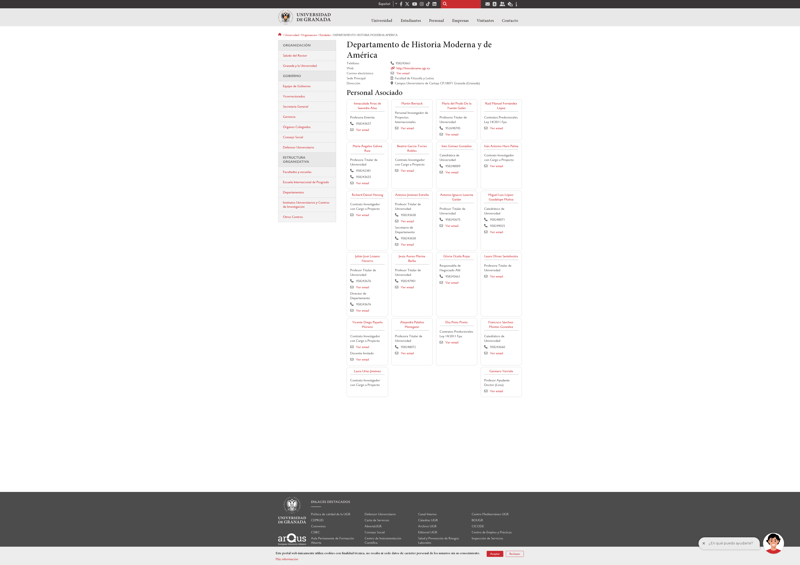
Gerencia (289, 117)
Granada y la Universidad (300, 66)
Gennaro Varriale (501, 371)
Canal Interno (427, 514)
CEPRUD (317, 520)
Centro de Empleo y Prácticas (492, 532)
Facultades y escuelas (297, 172)
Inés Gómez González (457, 146)
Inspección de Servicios (487, 538)
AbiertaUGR (373, 526)
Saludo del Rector (295, 55)
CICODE (478, 526)
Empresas (460, 21)
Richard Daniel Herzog (367, 195)
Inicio (280, 35)
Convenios (318, 526)
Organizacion (309, 35)
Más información (287, 559)
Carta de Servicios (377, 520)
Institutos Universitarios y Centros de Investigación (306, 204)
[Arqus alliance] (292, 539)
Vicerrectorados (294, 96)
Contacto (510, 21)
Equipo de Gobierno (297, 86)
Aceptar (495, 553)
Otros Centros (293, 217)
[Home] (304, 17)
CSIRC (315, 532)
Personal (436, 21)
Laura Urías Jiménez (367, 371)
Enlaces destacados (330, 502)
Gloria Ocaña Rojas (456, 256)
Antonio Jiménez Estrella (412, 195)
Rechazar (514, 553)
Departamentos (293, 192)
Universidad (381, 21)
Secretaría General (295, 106)
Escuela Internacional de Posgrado (306, 182)
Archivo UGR (427, 526)
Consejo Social (293, 137)
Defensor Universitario (298, 147)
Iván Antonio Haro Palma (501, 146)
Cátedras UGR (428, 520)
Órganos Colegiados (297, 127)
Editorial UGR (427, 532)
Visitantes (485, 21)
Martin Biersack (412, 103)
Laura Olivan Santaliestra (501, 256)
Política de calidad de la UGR (330, 514)
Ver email (403, 73)
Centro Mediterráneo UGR (490, 514)
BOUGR (477, 520)
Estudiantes (411, 21)
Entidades (325, 35)
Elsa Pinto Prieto (456, 322)
